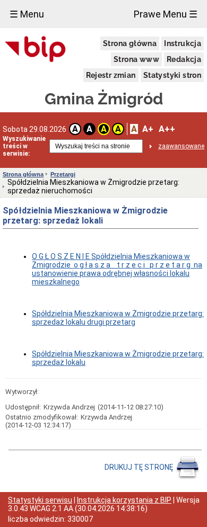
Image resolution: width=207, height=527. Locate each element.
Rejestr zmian (111, 75)
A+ (147, 129)
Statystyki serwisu (40, 500)
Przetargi (62, 174)
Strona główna (130, 43)
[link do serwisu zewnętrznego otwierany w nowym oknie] (35, 49)
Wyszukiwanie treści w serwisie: (24, 146)
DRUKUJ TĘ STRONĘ (140, 467)
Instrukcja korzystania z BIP (124, 500)
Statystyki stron (172, 75)
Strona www (136, 59)
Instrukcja (182, 43)
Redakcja (184, 59)
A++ (167, 129)
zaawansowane (181, 146)
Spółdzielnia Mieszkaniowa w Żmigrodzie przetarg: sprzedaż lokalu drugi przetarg (118, 317)
